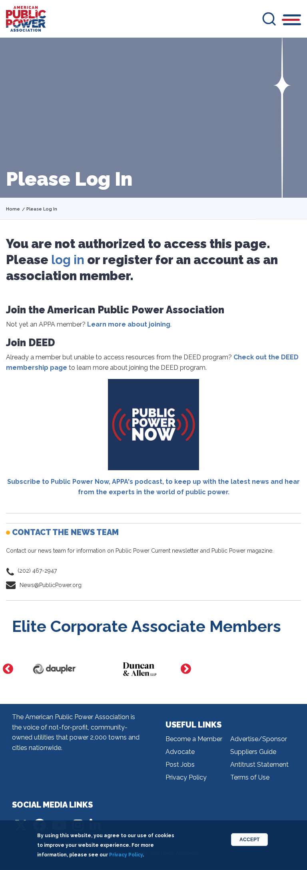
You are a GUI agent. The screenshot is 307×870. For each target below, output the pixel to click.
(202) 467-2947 (37, 570)
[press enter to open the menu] (292, 21)
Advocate (180, 752)
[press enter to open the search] (269, 19)
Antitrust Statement (259, 764)
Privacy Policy (186, 777)
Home (13, 209)
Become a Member (193, 739)
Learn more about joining (128, 324)
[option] (74, 669)
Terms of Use (249, 777)
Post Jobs (180, 764)
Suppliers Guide (253, 752)
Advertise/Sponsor (258, 739)
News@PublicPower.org (51, 585)
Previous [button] (8, 669)
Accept (249, 839)
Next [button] (186, 669)
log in (67, 260)
